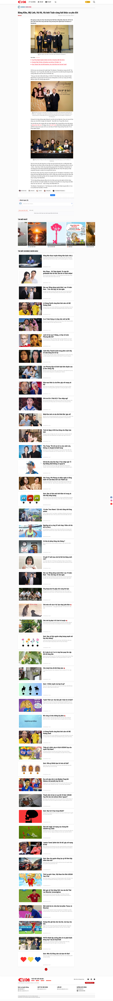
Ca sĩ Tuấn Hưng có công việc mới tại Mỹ (56, 319)
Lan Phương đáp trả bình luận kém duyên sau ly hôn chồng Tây (57, 368)
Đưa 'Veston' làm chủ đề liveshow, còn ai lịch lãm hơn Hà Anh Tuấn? (49, 64)
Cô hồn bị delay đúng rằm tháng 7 (54, 541)
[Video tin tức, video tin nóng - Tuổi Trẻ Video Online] (43, 980)
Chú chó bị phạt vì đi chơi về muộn (54, 621)
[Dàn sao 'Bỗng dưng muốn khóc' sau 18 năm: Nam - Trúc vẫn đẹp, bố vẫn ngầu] (30, 292)
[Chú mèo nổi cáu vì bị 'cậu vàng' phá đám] (30, 610)
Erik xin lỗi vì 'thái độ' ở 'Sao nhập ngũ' (55, 398)
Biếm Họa (70, 246)
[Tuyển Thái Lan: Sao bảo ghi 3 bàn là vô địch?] (30, 705)
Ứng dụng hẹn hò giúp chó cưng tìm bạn (56, 589)
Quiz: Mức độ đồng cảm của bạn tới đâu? (56, 954)
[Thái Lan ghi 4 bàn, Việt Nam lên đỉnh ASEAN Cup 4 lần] (30, 879)
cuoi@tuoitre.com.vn (42, 989)
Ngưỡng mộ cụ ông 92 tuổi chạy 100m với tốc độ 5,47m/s (58, 526)
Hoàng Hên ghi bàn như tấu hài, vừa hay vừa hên (57, 923)
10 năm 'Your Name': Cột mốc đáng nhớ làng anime (57, 510)
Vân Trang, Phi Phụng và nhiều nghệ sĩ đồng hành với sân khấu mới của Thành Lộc (57, 479)
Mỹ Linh (39, 125)
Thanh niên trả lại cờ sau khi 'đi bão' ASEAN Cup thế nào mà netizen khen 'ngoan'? (57, 796)
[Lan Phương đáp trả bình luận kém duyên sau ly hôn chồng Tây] (30, 372)
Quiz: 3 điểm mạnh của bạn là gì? (54, 684)
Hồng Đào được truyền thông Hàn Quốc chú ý (57, 256)
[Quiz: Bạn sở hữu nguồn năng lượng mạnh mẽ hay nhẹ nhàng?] (30, 641)
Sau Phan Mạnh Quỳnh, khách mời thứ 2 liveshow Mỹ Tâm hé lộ (48, 60)
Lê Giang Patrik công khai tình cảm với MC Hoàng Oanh (57, 304)
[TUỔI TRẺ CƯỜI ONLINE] (24, 980)
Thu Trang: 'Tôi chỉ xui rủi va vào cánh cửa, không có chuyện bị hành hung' (57, 447)
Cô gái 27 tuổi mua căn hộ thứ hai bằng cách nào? (57, 558)
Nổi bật (41, 2)
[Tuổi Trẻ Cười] (94, 979)
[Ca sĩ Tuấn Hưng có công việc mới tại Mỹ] (30, 324)
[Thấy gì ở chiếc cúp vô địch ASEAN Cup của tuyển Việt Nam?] (30, 753)
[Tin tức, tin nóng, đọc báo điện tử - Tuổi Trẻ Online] (33, 980)
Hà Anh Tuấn (53, 125)
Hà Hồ (40, 190)
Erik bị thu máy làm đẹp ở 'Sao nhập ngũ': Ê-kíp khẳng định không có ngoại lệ (57, 463)
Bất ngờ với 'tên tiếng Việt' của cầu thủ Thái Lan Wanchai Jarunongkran (57, 891)
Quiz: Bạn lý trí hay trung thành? (53, 811)
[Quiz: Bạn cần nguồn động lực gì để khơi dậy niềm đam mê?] (30, 864)
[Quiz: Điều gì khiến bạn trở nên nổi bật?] (30, 768)
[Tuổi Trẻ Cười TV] (91, 979)
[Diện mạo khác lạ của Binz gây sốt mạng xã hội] (30, 388)
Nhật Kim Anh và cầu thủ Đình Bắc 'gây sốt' (57, 414)
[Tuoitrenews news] (48, 980)
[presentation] (18, 233)
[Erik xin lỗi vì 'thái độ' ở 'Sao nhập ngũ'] (30, 404)
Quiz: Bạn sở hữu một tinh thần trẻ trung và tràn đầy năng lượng (57, 494)
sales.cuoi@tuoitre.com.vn (24, 990)
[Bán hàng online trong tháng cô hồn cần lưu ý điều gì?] (76, 234)
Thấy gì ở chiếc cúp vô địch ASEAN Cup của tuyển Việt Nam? (57, 748)
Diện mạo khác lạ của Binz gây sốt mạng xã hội (57, 383)
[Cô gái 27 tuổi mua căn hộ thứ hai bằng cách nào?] (30, 562)
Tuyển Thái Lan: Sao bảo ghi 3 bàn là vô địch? (58, 700)
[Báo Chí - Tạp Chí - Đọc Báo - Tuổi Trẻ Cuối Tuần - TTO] (38, 980)
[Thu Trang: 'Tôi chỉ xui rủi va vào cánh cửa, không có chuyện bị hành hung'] (30, 451)
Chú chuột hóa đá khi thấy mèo (53, 668)
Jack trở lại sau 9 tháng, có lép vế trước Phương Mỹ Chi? (56, 336)
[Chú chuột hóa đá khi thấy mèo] (30, 673)
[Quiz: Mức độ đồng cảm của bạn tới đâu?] (30, 959)
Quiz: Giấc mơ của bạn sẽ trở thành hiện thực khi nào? (37, 243)
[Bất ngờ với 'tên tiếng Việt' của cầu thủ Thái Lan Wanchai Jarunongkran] (30, 895)
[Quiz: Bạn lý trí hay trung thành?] (30, 816)
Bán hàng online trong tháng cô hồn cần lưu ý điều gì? (76, 243)
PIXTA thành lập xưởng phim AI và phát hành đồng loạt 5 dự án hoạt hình (57, 939)
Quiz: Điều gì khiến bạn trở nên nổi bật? (56, 763)
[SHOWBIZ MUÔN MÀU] (56, 8)
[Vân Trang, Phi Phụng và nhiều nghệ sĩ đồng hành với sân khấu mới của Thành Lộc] (30, 483)
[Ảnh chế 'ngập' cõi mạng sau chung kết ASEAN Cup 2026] (30, 832)
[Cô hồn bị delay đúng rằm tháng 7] (30, 546)
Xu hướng (33, 2)
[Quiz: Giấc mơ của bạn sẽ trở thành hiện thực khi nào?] (37, 234)
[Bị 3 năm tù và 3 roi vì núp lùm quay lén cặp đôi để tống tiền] (30, 657)
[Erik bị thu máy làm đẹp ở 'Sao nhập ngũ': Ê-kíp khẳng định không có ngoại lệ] (30, 467)
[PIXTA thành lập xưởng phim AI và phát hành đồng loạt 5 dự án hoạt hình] (30, 943)
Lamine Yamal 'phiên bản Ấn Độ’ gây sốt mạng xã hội (58, 843)
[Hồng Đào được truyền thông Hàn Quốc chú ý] (30, 261)
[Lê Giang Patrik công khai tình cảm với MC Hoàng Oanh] (30, 308)
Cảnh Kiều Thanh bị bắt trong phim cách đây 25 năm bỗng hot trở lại (57, 352)
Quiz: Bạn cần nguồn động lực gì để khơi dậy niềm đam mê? (57, 859)
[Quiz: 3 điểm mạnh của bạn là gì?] (30, 689)
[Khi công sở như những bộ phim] (30, 721)
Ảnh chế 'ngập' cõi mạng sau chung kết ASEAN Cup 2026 (55, 828)
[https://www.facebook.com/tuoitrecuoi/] (88, 979)
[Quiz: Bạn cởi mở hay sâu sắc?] (56, 234)
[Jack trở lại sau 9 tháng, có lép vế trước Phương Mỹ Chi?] (30, 340)
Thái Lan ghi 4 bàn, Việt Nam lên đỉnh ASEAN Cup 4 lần (58, 875)
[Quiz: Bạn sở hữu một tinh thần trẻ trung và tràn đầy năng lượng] (30, 499)
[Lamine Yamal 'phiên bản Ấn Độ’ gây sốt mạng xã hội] (30, 848)
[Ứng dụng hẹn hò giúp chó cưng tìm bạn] (30, 594)
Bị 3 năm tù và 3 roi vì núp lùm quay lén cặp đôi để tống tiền (57, 653)
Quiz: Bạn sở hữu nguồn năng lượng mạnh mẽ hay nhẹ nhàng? (58, 637)
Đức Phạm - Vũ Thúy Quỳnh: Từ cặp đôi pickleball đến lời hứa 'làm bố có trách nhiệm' (58, 272)
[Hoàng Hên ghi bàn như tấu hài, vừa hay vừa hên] (30, 927)
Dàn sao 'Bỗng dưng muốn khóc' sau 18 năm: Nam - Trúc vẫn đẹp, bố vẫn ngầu (57, 288)
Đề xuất (49, 2)
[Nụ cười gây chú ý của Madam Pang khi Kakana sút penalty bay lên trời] (30, 784)
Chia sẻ (52, 195)
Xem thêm (46, 969)
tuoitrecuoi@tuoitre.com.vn (63, 989)
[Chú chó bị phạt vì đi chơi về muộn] (30, 626)
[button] (55, 2)
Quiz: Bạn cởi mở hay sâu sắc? (54, 244)
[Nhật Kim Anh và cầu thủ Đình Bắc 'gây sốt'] (30, 419)
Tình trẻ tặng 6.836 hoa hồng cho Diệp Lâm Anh (57, 431)
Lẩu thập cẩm (32, 246)
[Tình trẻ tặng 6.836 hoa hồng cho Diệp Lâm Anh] (30, 435)
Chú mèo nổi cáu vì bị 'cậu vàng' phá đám (56, 605)
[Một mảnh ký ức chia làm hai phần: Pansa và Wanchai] (30, 911)
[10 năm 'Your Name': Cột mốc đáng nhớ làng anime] (30, 515)
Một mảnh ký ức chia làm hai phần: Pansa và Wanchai (57, 907)
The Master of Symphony (60, 190)
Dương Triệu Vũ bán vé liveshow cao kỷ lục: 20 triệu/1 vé (46, 62)
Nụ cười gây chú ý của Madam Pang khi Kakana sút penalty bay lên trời (56, 780)
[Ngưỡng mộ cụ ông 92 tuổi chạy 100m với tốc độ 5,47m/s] (30, 530)
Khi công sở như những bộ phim (53, 716)
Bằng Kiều (34, 125)
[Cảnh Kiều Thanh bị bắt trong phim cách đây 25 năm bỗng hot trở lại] (30, 356)
